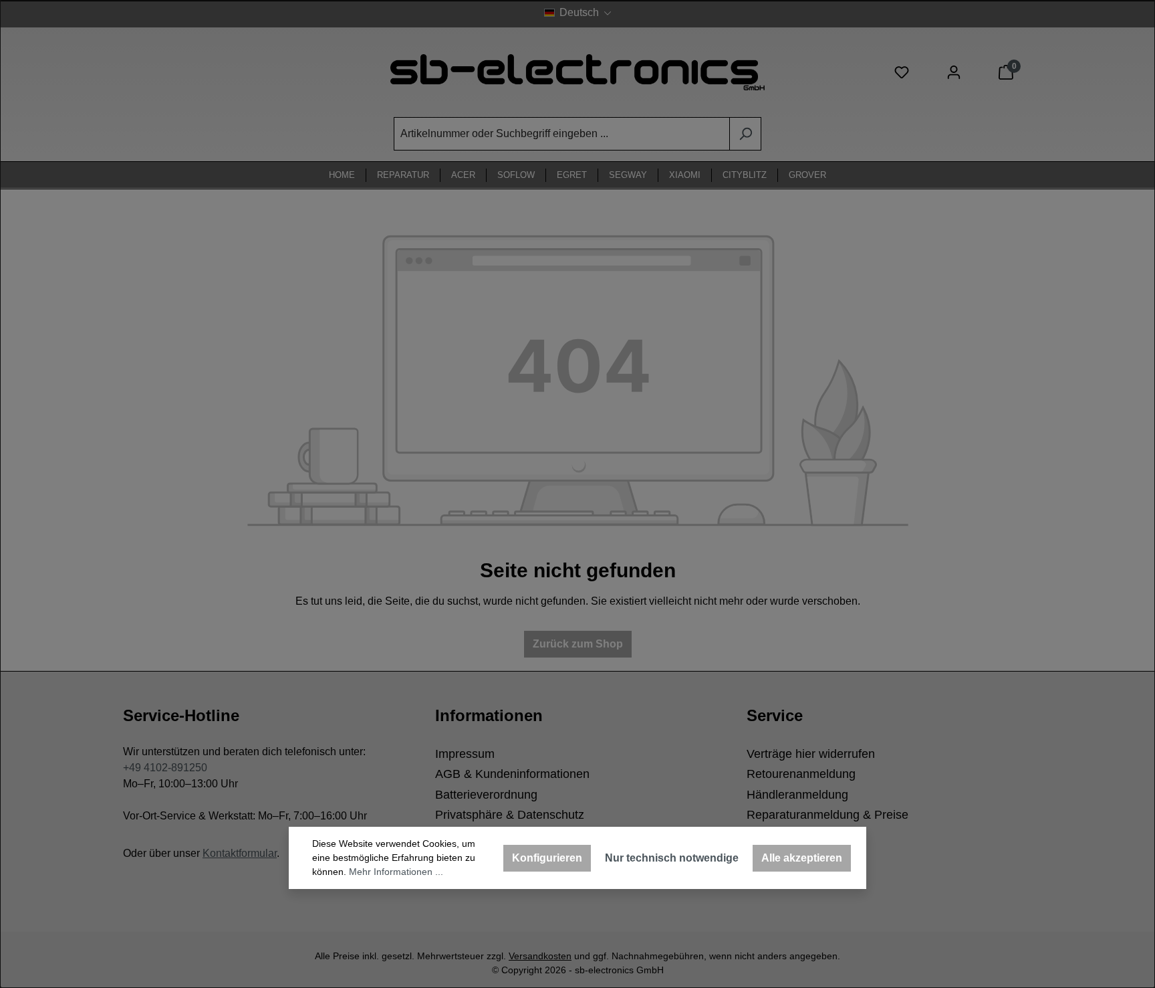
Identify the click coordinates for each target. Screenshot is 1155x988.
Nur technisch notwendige (672, 858)
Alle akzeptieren (801, 858)
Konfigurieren (547, 858)
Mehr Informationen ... (396, 871)
